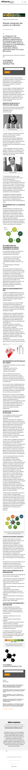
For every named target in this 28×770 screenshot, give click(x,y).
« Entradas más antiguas (8, 708)
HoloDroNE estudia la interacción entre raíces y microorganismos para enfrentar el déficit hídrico (14, 690)
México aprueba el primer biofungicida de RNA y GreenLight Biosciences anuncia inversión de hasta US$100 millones (13, 686)
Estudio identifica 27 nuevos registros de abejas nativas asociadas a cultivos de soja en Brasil (13, 695)
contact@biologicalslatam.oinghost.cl (14, 756)
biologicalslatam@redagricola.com (13, 727)
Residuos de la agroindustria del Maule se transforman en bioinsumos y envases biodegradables (13, 700)
